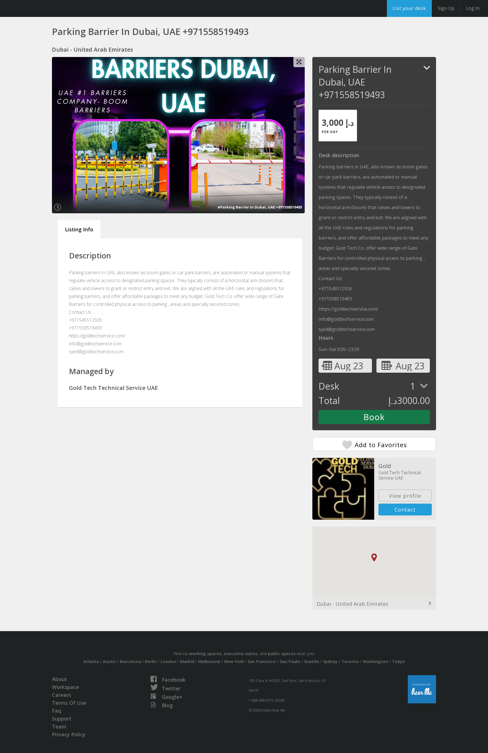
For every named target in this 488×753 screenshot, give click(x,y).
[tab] (338, 125)
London (168, 661)
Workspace (65, 687)
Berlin (151, 661)
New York (234, 661)
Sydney (330, 661)
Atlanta (91, 661)
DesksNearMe (39, 8)
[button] (374, 558)
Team (59, 726)
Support (61, 718)
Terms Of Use (69, 702)
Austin (109, 661)
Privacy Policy (69, 734)
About (59, 679)
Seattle (311, 661)
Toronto (350, 661)
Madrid (187, 661)
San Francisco (262, 661)
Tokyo (398, 661)
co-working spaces (201, 653)
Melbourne (209, 661)
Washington (375, 661)
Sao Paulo (290, 661)
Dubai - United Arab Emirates (352, 603)
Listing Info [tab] (79, 229)
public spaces (282, 653)
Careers (61, 694)
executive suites (241, 653)
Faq (56, 710)
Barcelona (130, 661)
